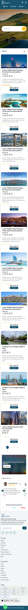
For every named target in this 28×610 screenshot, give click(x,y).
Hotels (2, 568)
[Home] (6, 2)
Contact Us (3, 575)
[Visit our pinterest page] (10, 532)
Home (2, 564)
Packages (3, 545)
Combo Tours (4, 549)
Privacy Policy (4, 577)
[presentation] (3, 491)
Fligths (2, 566)
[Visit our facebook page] (2, 532)
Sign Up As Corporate (6, 554)
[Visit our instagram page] (6, 532)
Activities (14, 6)
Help (2, 556)
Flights (2, 540)
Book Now (14, 89)
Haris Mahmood (13, 483)
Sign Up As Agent (5, 552)
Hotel (6, 6)
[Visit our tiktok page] (14, 532)
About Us (3, 573)
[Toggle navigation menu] (25, 2)
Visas (2, 547)
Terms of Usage (5, 580)
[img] (13, 485)
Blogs (2, 570)
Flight (22, 6)
